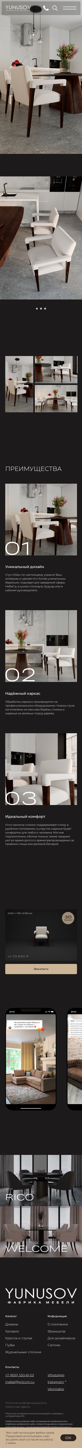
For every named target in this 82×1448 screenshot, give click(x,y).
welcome (36, 1248)
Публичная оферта (17, 1406)
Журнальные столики (23, 1352)
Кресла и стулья (18, 1338)
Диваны (11, 1324)
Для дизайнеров (61, 1338)
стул (9, 1188)
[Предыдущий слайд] (2, 238)
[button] (41, 969)
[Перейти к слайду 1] (37, 309)
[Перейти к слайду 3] (45, 309)
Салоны (54, 1345)
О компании (58, 1324)
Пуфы (10, 1345)
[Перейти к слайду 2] (41, 309)
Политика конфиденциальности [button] (26, 1402)
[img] (41, 1180)
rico (19, 1196)
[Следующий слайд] (80, 238)
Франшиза (56, 1331)
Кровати (12, 1331)
